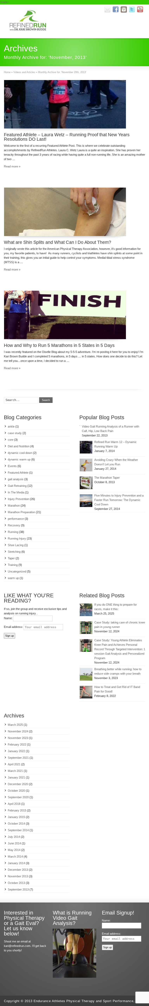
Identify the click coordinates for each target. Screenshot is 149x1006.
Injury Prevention (18, 499)
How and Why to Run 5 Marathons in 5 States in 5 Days (59, 345)
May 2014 (14, 850)
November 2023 (18, 738)
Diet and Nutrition (18, 446)
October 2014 (16, 823)
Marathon (14, 505)
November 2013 (18, 876)
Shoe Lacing (15, 545)
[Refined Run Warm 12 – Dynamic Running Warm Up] (86, 447)
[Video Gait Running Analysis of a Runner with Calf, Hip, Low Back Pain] (79, 425)
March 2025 (15, 724)
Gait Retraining (17, 485)
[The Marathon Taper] (86, 483)
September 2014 (18, 830)
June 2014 (14, 843)
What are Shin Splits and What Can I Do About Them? (57, 242)
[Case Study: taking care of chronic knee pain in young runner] (86, 627)
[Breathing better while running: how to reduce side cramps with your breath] (86, 674)
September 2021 (18, 757)
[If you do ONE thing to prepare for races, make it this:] (86, 609)
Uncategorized (17, 571)
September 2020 (18, 797)
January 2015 (16, 817)
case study (15, 433)
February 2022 (17, 744)
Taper (11, 558)
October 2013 (16, 882)
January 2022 (16, 751)
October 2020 (16, 790)
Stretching (14, 551)
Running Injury (17, 538)
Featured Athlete (18, 472)
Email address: (14, 626)
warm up (13, 578)
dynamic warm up (19, 459)
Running (13, 532)
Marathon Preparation (21, 512)
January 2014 (16, 863)
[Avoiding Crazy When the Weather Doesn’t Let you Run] (86, 465)
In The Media (16, 492)
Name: (8, 618)
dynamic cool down (20, 452)
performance (16, 518)
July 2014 (14, 836)
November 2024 (18, 731)
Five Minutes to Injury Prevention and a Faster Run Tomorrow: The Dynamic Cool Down (119, 500)
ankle (11, 426)
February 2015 (17, 810)
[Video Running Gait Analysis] (74, 976)
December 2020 (18, 784)
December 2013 (18, 869)
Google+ (4, 2)
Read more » (12, 166)
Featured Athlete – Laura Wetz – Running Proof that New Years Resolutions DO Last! (67, 137)
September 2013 (18, 889)
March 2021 (15, 770)
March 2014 (15, 856)
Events (12, 466)
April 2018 (14, 803)
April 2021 (14, 764)
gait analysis (15, 479)
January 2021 (16, 777)
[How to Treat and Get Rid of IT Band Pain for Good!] (86, 692)
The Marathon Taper (107, 477)
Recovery (14, 525)
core (10, 439)
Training (13, 564)
